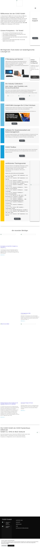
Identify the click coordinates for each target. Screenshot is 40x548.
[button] (35, 8)
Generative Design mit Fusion (27, 402)
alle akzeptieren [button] (11, 545)
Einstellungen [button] (4, 545)
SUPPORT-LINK (19, 520)
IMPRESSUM (18, 524)
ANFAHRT (18, 522)
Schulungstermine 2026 (25, 313)
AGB (17, 526)
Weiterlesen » (3, 417)
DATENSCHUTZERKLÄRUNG (22, 528)
